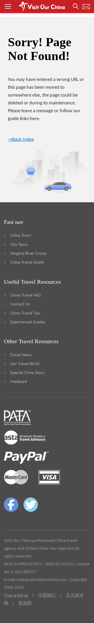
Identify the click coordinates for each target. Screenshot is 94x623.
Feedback (18, 381)
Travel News (21, 355)
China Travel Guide (27, 262)
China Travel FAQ (25, 295)
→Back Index (21, 139)
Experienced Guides (27, 322)
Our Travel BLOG (25, 364)
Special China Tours (27, 373)
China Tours (20, 235)
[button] (47, 6)
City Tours (19, 244)
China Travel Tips (25, 313)
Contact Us (20, 304)
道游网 (25, 603)
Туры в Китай (16, 595)
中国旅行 (47, 595)
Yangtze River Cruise (28, 253)
